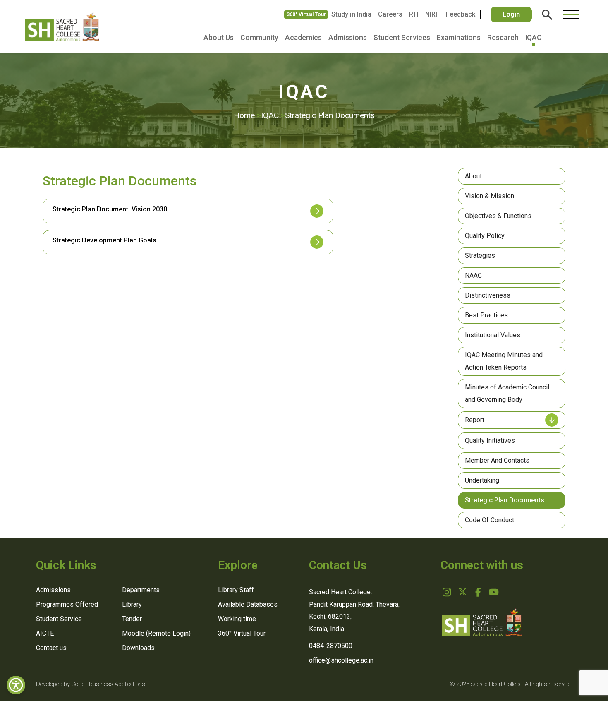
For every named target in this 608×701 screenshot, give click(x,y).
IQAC (533, 38)
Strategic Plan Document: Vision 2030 (110, 209)
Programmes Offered (67, 604)
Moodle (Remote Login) (156, 633)
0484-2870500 (330, 646)
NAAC (473, 275)
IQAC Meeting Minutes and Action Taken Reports (504, 361)
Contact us (51, 648)
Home (247, 115)
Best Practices (486, 315)
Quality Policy (485, 236)
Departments (141, 590)
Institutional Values (492, 335)
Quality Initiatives (490, 440)
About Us (218, 38)
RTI (414, 14)
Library (132, 604)
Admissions (347, 38)
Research (503, 38)
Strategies (480, 255)
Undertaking (482, 480)
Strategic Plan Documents (504, 500)
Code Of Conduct (489, 520)
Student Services (401, 38)
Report (474, 420)
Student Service (59, 619)
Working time (237, 619)
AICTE (45, 633)
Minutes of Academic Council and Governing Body (507, 393)
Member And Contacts (497, 460)
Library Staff (236, 590)
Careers (390, 14)
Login (511, 14)
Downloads (138, 648)
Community (259, 38)
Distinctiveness (487, 295)
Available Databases (248, 604)
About (473, 176)
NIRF (432, 14)
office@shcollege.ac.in (341, 660)
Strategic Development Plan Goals (104, 240)
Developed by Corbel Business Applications (90, 684)
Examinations (459, 38)
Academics (303, 38)
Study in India (351, 14)
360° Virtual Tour (306, 14)
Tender (132, 619)
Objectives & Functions (498, 216)
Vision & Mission (489, 196)
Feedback (460, 14)
